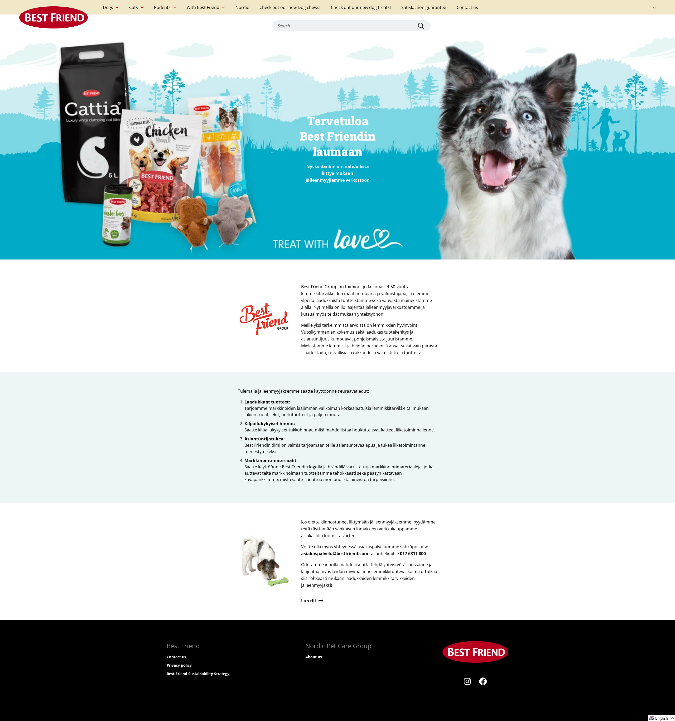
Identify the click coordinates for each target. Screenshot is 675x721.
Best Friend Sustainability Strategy (198, 673)
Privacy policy (179, 665)
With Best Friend (203, 7)
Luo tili (308, 601)
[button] (661, 718)
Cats (133, 7)
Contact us (467, 7)
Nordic (242, 7)
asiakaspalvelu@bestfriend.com (334, 553)
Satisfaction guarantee (423, 7)
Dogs (108, 7)
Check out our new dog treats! (361, 7)
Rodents (162, 7)
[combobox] (351, 25)
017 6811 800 (413, 553)
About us (313, 656)
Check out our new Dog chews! (289, 7)
